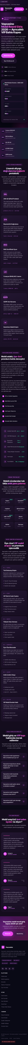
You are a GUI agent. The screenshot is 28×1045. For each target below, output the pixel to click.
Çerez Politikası (16, 1038)
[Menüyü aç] (26, 9)
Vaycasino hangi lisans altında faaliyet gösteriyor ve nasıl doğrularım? (11, 765)
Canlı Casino (4, 995)
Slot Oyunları (4, 998)
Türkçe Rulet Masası (6, 1006)
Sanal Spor (4, 1004)
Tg (2, 968)
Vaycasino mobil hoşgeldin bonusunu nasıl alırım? (10, 793)
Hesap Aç (7, 933)
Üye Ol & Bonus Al (9, 61)
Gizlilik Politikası (5, 1023)
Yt (12, 968)
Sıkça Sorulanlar (5, 1015)
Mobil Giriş (20, 933)
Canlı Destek (4, 1017)
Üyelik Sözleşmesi (5, 1020)
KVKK (10, 1038)
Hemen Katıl (19, 9)
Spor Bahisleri (4, 1001)
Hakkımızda (4, 976)
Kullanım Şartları (4, 1038)
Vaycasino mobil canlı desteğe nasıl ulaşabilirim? (12, 801)
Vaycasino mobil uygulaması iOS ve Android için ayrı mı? (11, 756)
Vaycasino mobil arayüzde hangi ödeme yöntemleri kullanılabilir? (10, 776)
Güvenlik (3, 982)
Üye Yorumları (4, 987)
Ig (9, 968)
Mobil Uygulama (5, 979)
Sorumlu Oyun (4, 1026)
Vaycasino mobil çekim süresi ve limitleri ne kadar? (11, 785)
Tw (6, 968)
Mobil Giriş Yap (8, 55)
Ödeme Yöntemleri (5, 984)
